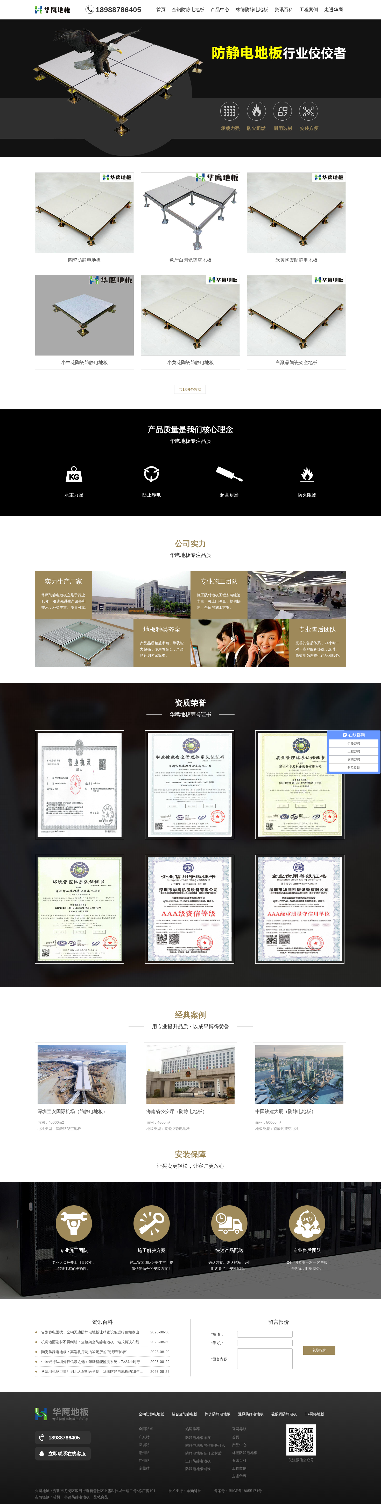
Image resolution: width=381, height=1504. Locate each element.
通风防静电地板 (251, 1414)
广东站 (144, 1437)
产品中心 (220, 9)
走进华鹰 (333, 9)
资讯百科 (283, 9)
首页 (161, 9)
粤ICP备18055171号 (245, 1491)
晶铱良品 (101, 1497)
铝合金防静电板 (184, 1414)
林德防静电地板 (252, 9)
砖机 (56, 1497)
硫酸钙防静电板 (284, 1414)
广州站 (144, 1460)
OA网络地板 (314, 1414)
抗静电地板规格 (198, 1470)
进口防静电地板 (198, 1446)
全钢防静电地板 (188, 9)
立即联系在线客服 (67, 1453)
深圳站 (144, 1445)
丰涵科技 (194, 1491)
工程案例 (308, 9)
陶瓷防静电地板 (217, 1414)
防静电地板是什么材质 (203, 1439)
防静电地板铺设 (198, 1454)
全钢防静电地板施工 (201, 1462)
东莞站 (144, 1468)
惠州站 (144, 1453)
